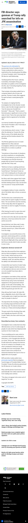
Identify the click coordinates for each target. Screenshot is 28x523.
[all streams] (26, 521)
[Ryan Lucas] (4, 399)
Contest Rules (6, 507)
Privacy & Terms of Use (8, 510)
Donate (23, 2)
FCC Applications (7, 513)
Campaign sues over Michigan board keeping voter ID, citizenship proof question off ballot (13, 446)
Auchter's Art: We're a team (8, 440)
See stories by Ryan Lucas (17, 405)
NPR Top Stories (10, 386)
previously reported (7, 360)
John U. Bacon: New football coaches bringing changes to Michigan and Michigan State (13, 426)
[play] (2, 521)
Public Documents (7, 501)
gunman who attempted (11, 66)
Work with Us (6, 497)
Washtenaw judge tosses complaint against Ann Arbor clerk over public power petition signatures (13, 433)
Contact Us (5, 494)
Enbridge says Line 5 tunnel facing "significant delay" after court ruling (11, 419)
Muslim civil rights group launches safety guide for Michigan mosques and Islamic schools (12, 454)
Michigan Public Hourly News (9, 504)
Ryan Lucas (9, 24)
